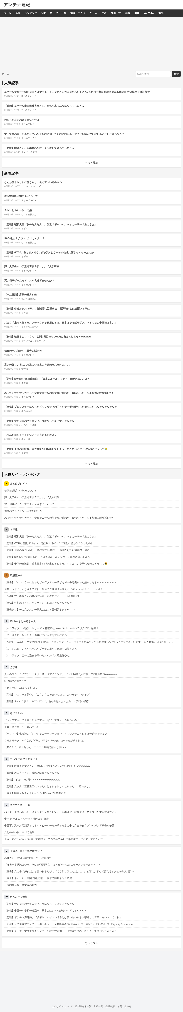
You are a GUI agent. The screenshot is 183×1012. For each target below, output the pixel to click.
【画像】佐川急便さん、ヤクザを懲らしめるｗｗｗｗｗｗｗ (38, 602)
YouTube (149, 13)
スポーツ (116, 12)
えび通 (14, 667)
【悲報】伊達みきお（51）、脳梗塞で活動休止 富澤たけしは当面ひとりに (47, 308)
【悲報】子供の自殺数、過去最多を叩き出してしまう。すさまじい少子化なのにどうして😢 (55, 448)
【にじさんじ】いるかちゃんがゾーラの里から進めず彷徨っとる (40, 648)
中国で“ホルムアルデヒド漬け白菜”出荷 (26, 818)
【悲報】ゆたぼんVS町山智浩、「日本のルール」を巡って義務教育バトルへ (47, 378)
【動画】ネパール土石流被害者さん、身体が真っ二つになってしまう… (44, 105)
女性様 (24, 368)
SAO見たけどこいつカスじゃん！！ (24, 238)
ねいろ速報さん (28, 214)
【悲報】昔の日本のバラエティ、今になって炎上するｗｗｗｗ (39, 420)
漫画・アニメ (77, 12)
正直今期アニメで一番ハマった (21, 726)
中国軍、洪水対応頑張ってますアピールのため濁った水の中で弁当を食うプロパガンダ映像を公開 (59, 825)
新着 (17, 12)
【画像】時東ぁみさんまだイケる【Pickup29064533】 (36, 793)
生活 (104, 12)
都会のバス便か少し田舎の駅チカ (23, 350)
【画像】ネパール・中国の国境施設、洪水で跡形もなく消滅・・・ (41, 878)
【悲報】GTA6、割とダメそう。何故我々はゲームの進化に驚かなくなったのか (49, 252)
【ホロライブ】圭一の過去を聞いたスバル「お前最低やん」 (38, 655)
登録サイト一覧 (83, 1006)
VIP (43, 13)
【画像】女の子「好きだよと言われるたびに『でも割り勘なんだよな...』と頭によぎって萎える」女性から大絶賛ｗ (69, 871)
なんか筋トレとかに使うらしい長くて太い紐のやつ (33, 182)
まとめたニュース (29, 326)
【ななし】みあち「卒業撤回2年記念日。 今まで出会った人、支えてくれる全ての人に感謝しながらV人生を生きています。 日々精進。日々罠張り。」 (89, 641)
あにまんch (16, 713)
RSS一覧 (98, 1006)
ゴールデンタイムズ (31, 186)
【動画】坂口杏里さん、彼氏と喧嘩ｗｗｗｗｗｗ (31, 772)
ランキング (31, 12)
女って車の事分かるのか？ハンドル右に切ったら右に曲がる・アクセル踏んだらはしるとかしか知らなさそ (64, 133)
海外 (161, 12)
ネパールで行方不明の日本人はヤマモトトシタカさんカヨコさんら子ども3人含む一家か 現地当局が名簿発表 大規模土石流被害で (77, 91)
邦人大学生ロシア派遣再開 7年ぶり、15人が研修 (31, 266)
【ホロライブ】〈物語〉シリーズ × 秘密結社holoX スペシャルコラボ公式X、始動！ (51, 628)
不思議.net (26, 411)
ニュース (61, 12)
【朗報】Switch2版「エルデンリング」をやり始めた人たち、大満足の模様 (46, 701)
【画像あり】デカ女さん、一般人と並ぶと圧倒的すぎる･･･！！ (40, 609)
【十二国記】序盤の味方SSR (20, 294)
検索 (176, 74)
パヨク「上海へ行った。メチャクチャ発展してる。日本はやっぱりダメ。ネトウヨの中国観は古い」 (60, 322)
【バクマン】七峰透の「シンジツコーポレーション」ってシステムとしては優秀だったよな (55, 733)
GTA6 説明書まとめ (15, 680)
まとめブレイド (28, 96)
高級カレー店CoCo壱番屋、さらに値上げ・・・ (31, 857)
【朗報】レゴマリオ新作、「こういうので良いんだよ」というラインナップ (46, 694)
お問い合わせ (124, 1006)
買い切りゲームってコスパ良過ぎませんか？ (29, 280)
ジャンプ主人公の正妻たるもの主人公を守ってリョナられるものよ (41, 720)
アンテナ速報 (17, 4)
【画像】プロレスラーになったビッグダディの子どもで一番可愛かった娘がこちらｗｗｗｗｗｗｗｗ (60, 406)
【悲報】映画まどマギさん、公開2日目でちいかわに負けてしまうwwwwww (47, 336)
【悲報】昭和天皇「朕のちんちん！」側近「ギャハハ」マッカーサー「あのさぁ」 (50, 224)
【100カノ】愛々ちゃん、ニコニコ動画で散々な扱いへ (35, 747)
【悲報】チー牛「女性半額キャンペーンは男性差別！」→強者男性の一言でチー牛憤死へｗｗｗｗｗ (60, 930)
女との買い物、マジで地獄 (19, 832)
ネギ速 (24, 228)
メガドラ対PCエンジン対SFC (21, 687)
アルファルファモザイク (33, 340)
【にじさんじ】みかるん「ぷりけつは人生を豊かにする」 (36, 634)
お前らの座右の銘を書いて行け (21, 119)
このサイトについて (62, 1006)
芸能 (127, 12)
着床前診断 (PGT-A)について (21, 196)
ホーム (7, 12)
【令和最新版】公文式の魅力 (20, 884)
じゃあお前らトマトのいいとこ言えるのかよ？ (30, 434)
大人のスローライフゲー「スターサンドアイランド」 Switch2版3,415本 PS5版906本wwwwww (60, 674)
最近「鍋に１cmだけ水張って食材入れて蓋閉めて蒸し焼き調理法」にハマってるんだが (53, 839)
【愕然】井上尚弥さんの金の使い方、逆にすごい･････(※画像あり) (41, 595)
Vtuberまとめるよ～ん (23, 621)
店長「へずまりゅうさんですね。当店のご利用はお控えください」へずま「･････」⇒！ (53, 589)
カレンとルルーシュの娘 (18, 210)
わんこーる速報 (29, 152)
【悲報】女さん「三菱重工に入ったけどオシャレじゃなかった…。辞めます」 (48, 786)
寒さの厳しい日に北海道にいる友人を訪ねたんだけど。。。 (38, 364)
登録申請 (110, 1006)
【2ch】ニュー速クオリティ (26, 850)
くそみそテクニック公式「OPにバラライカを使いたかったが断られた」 (44, 740)
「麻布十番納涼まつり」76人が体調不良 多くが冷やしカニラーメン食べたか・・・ (52, 864)
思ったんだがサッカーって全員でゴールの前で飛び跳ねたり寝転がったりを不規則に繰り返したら (59, 392)
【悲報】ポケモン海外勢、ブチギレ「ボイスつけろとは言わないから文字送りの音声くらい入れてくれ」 (63, 917)
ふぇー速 (25, 439)
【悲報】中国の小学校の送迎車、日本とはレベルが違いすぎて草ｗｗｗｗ (45, 910)
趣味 (136, 12)
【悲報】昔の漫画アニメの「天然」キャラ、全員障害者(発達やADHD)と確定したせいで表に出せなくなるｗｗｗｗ (68, 924)
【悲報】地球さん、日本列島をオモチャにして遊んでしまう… (39, 147)
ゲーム (93, 12)
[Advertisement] (91, 44)
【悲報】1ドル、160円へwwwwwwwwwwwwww (32, 779)
